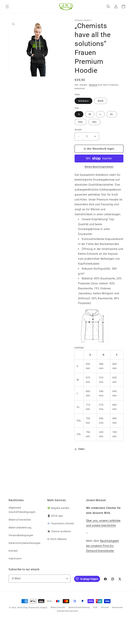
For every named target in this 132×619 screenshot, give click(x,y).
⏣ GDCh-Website (57, 539)
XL (111, 114)
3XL (94, 122)
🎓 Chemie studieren (59, 531)
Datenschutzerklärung (79, 607)
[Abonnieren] (66, 579)
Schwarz (83, 100)
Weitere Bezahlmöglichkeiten (99, 167)
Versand (93, 85)
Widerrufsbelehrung (20, 527)
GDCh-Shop (22, 607)
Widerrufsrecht (58, 607)
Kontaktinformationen (67, 611)
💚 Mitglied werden (58, 508)
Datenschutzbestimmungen (25, 543)
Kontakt (13, 550)
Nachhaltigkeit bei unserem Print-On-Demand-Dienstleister (102, 545)
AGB (95, 607)
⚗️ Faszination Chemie (60, 523)
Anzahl (78, 129)
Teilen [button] (81, 449)
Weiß (100, 100)
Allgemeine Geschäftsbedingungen (22, 509)
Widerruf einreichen (20, 519)
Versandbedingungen (21, 535)
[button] (7, 6)
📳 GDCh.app (55, 515)
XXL (80, 122)
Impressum (15, 558)
